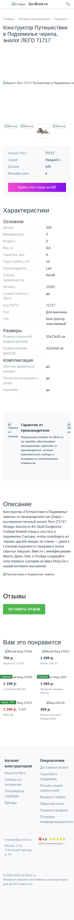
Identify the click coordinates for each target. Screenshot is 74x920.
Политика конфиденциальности (56, 819)
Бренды (11, 802)
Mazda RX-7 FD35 (13, 663)
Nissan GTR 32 (48, 663)
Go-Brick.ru (28, 875)
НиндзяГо (52, 160)
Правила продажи (54, 810)
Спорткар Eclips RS (14, 689)
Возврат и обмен (53, 797)
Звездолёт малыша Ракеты (51, 691)
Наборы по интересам (13, 782)
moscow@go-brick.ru (18, 839)
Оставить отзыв (24, 609)
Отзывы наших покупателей (51, 788)
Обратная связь (52, 803)
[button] (68, 4)
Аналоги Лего (15, 773)
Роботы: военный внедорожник (50, 716)
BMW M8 (8, 714)
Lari (49, 268)
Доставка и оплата (54, 767)
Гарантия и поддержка (48, 776)
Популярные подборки (14, 793)
